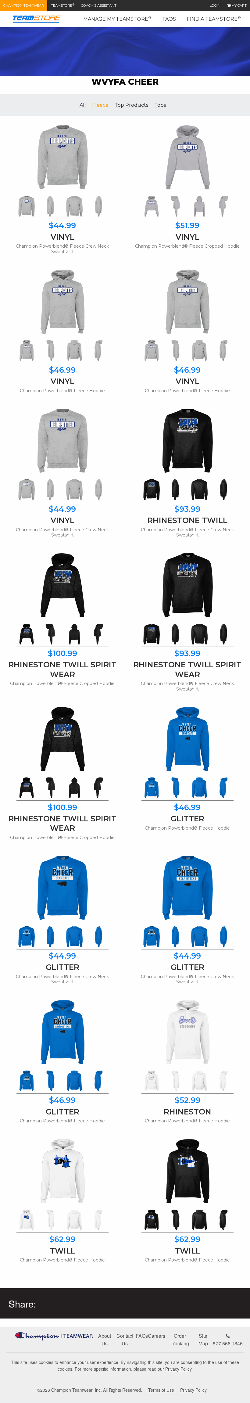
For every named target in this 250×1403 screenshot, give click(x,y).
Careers (156, 1335)
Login (215, 5)
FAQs (169, 19)
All (83, 105)
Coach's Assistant (98, 5)
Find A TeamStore (214, 18)
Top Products (131, 105)
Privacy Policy (178, 1369)
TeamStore (62, 5)
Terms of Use (161, 1390)
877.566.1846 (228, 1343)
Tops (160, 105)
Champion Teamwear (23, 5)
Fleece (100, 105)
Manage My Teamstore (117, 18)
